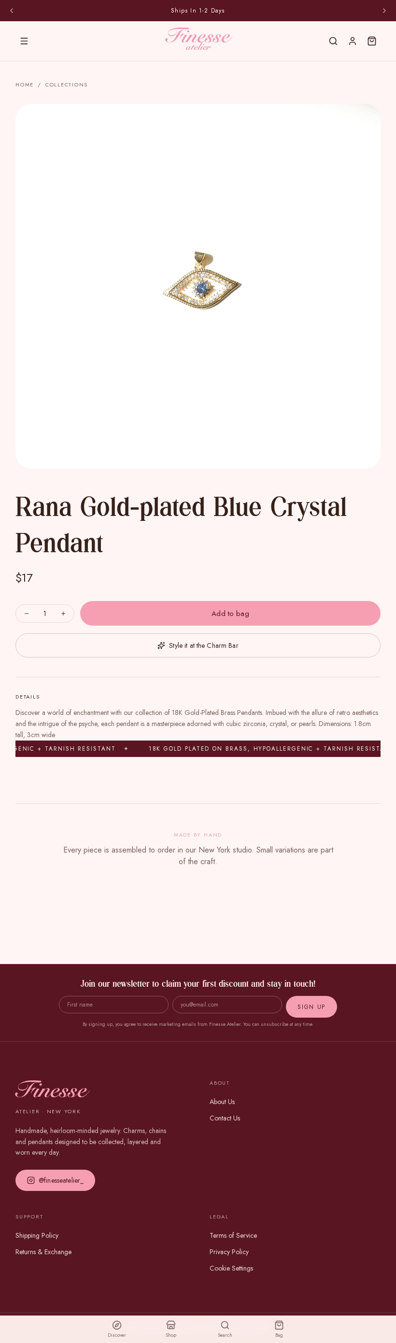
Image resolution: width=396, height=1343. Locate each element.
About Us (222, 1101)
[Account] (352, 41)
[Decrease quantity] (25, 613)
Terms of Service (233, 1235)
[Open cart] (372, 41)
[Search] (333, 41)
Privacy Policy (229, 1252)
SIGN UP (311, 1007)
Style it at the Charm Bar (204, 645)
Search (225, 1335)
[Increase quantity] (64, 613)
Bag (279, 1335)
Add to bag (230, 613)
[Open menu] (24, 41)
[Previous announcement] (11, 10)
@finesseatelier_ (61, 1180)
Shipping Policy (36, 1235)
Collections (66, 84)
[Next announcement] (384, 10)
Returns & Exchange (43, 1252)
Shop (171, 1335)
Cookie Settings (231, 1268)
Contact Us (225, 1118)
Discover (117, 1335)
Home (24, 84)
